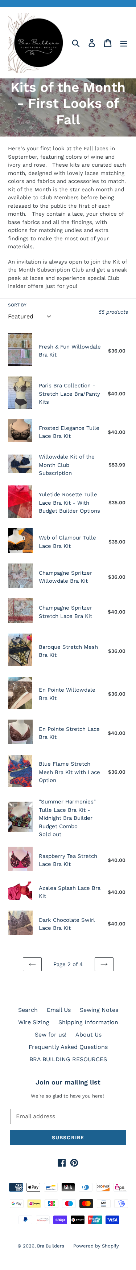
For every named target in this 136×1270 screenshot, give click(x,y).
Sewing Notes (99, 1009)
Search (28, 1009)
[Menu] (124, 42)
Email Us (59, 1009)
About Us (88, 1034)
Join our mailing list (68, 1082)
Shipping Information (88, 1022)
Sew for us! (50, 1034)
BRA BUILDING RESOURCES (68, 1059)
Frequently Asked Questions (68, 1046)
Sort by (17, 305)
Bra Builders (50, 1246)
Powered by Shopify (96, 1246)
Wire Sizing (33, 1022)
